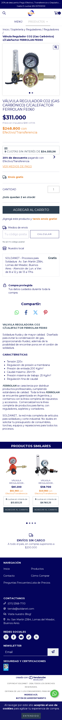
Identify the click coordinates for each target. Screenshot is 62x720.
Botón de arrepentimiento (31, 698)
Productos (37, 568)
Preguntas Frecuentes (17, 582)
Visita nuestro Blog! (19, 614)
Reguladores (51, 29)
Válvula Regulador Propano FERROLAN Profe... (16, 481)
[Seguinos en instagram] (6, 637)
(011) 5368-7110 (16, 603)
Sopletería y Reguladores (26, 29)
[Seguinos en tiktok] (28, 637)
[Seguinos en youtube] (21, 637)
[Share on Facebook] (26, 312)
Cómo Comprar (40, 575)
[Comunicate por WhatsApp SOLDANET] (54, 693)
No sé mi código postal (14, 241)
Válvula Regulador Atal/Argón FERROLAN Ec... (45, 481)
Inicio (6, 29)
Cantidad (9, 189)
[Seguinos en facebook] (13, 637)
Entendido (31, 715)
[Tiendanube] (31, 680)
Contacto (9, 575)
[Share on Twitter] (35, 312)
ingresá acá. (31, 695)
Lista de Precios (40, 582)
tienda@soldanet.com (21, 608)
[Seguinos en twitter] (36, 637)
